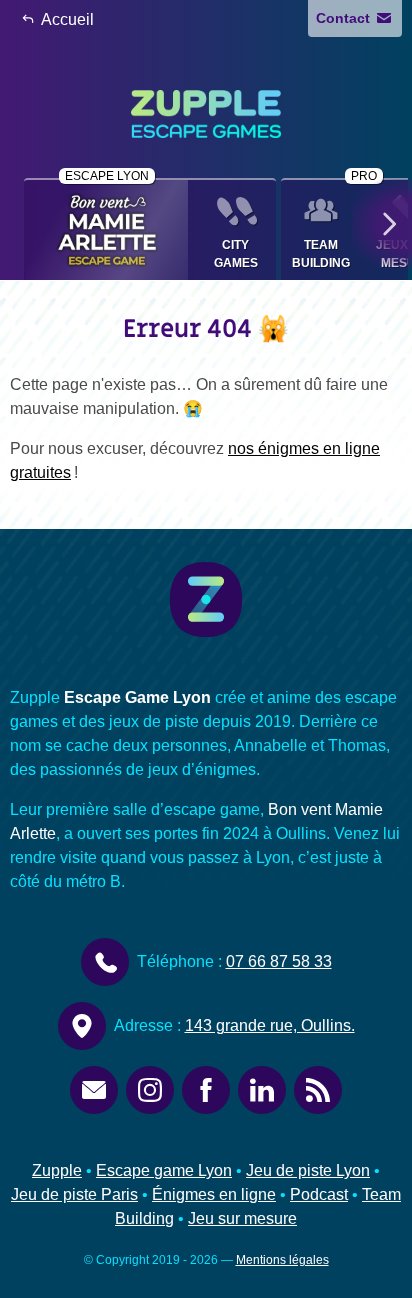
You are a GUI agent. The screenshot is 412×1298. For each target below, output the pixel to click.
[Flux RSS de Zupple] (318, 1090)
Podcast (319, 1194)
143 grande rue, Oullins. (270, 1025)
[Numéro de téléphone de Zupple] (105, 962)
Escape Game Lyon (137, 697)
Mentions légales (282, 1260)
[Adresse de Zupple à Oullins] (82, 1026)
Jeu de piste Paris (74, 1194)
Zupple (57, 1170)
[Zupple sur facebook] (206, 1090)
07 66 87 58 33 (279, 961)
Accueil (66, 19)
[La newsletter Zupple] (94, 1090)
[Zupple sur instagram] (150, 1090)
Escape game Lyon (164, 1170)
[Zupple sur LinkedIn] (262, 1090)
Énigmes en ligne (214, 1194)
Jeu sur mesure (242, 1218)
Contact (345, 18)
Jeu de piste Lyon (308, 1170)
